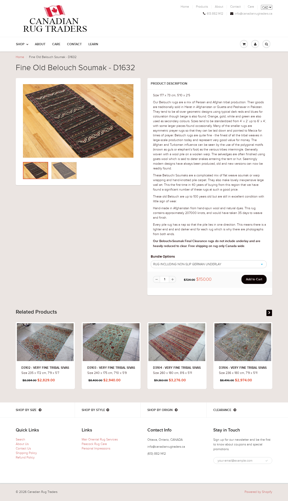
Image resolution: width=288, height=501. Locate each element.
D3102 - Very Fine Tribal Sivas (45, 367)
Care (251, 7)
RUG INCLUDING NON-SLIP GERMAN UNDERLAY (187, 264)
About (219, 7)
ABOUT (40, 44)
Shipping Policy (26, 453)
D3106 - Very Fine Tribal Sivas (243, 367)
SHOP (20, 44)
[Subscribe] (266, 460)
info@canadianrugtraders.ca (253, 14)
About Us (22, 444)
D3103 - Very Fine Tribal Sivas (111, 367)
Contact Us (23, 448)
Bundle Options (163, 256)
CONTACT (74, 44)
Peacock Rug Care (94, 444)
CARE (56, 44)
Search (20, 439)
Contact (235, 7)
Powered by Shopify (258, 492)
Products (202, 7)
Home (185, 7)
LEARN (93, 44)
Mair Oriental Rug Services (100, 439)
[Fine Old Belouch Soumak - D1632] (78, 121)
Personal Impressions (96, 448)
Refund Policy (25, 457)
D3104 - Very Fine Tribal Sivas (177, 367)
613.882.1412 (215, 14)
